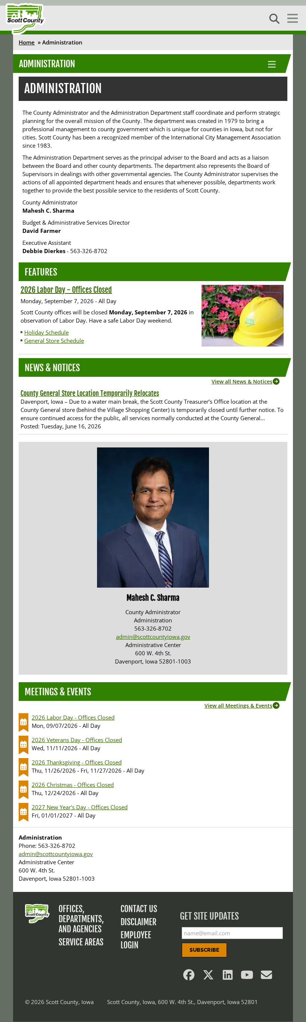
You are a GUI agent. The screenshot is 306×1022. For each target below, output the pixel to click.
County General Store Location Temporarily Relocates (90, 393)
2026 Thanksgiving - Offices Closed (77, 762)
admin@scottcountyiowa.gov (153, 636)
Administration (47, 64)
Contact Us (139, 909)
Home (27, 42)
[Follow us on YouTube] (247, 977)
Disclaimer (138, 922)
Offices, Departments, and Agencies (81, 919)
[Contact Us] (266, 977)
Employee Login (136, 940)
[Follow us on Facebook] (189, 977)
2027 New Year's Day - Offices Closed (80, 807)
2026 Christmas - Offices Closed (73, 784)
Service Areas (81, 942)
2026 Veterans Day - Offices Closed (77, 740)
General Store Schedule (54, 340)
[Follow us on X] (208, 977)
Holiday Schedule (46, 332)
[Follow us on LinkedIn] (228, 977)
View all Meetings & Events (238, 705)
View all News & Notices (242, 381)
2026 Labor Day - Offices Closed (66, 290)
